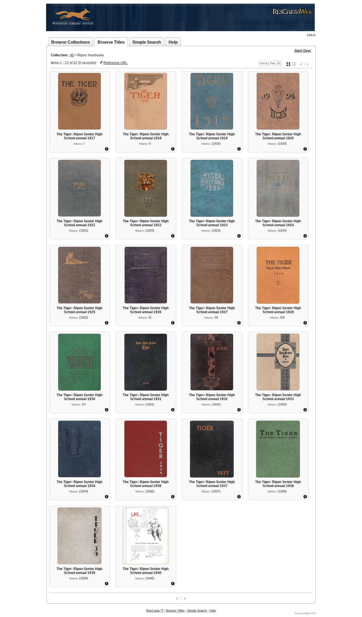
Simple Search (146, 42)
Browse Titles (111, 42)
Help (173, 42)
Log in (311, 34)
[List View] (294, 64)
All (72, 55)
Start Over (302, 51)
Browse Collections (70, 42)
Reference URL (116, 63)
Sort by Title (267, 63)
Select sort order (279, 63)
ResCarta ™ (154, 610)
